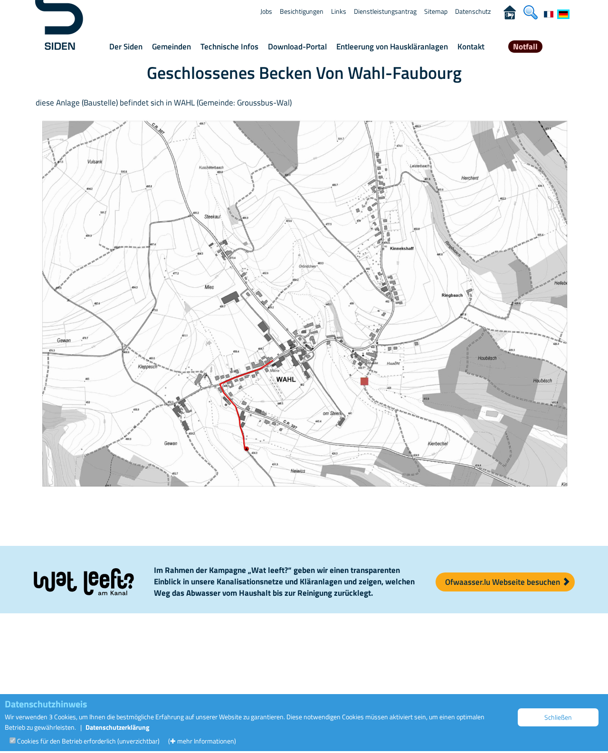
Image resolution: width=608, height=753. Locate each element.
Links (338, 11)
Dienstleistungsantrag (385, 11)
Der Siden (125, 46)
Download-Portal (297, 46)
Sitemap (435, 11)
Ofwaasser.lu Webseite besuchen (503, 582)
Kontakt (470, 46)
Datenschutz (473, 11)
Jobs (266, 11)
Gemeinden (171, 46)
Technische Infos (229, 46)
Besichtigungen (301, 11)
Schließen (558, 717)
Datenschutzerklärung (117, 727)
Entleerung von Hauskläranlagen (392, 46)
